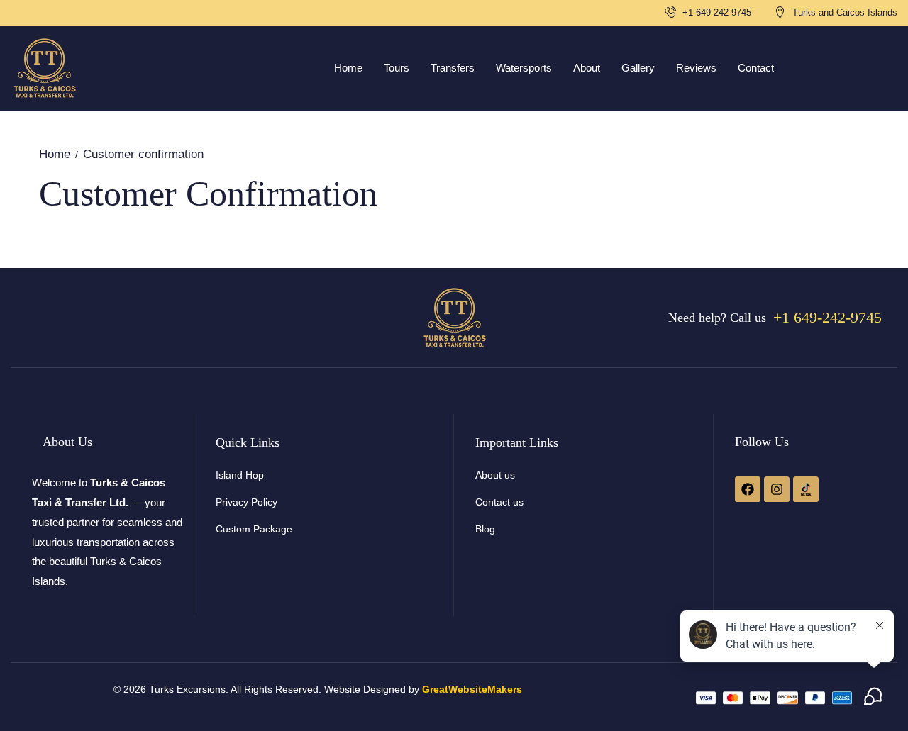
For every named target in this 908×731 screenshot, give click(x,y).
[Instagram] (777, 489)
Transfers (453, 68)
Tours (396, 68)
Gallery (638, 68)
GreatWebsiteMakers (472, 689)
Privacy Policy (246, 502)
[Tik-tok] (806, 489)
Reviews (696, 68)
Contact (756, 68)
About (586, 68)
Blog (485, 529)
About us (495, 475)
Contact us (499, 502)
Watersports (524, 68)
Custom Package (254, 529)
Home (348, 68)
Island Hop (240, 475)
